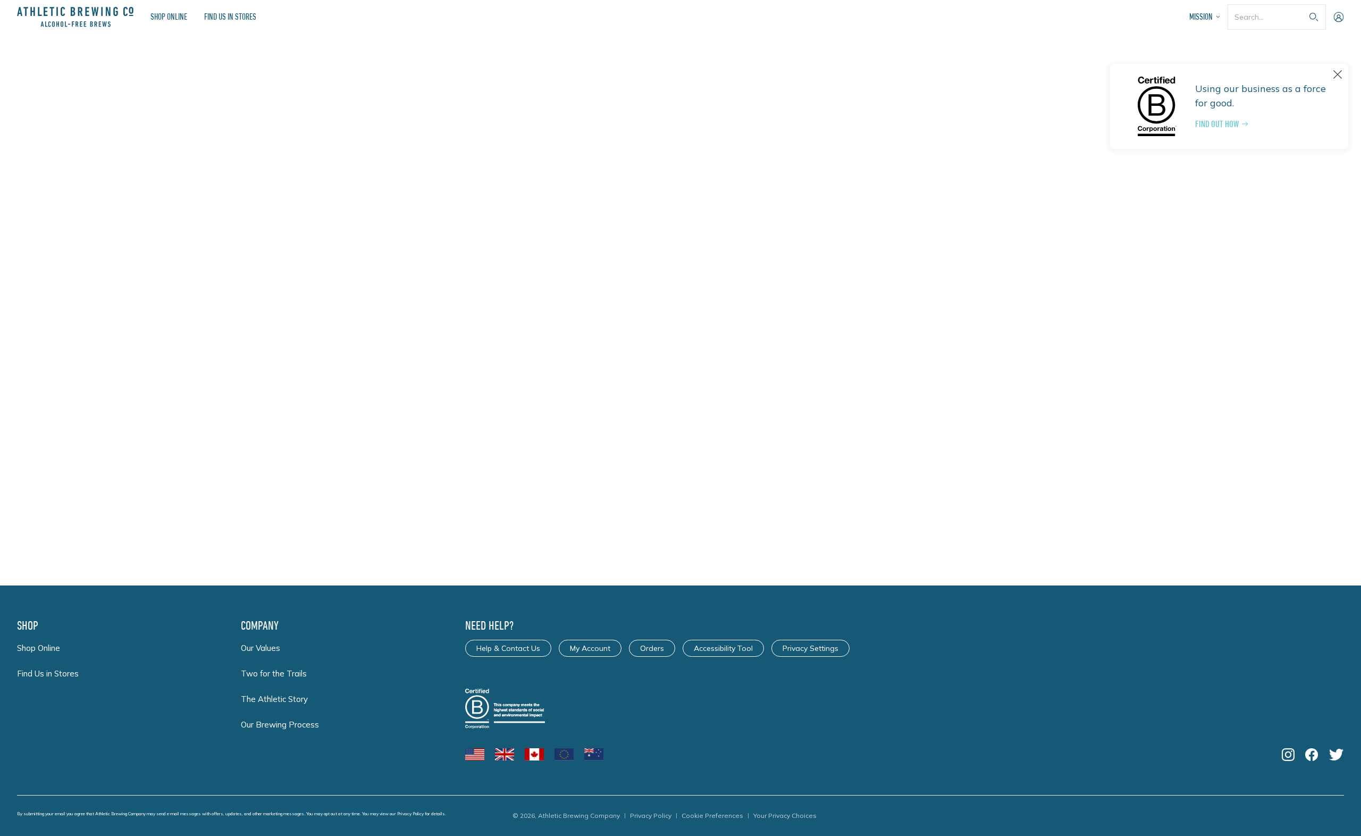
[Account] (1338, 17)
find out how (1217, 124)
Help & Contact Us (508, 648)
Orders (652, 648)
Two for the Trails (274, 673)
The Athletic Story (274, 699)
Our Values (260, 648)
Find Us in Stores (230, 16)
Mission (1201, 16)
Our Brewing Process (280, 725)
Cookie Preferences (712, 816)
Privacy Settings (810, 648)
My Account (590, 648)
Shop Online (168, 16)
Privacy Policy (410, 813)
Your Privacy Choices (785, 816)
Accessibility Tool (723, 648)
